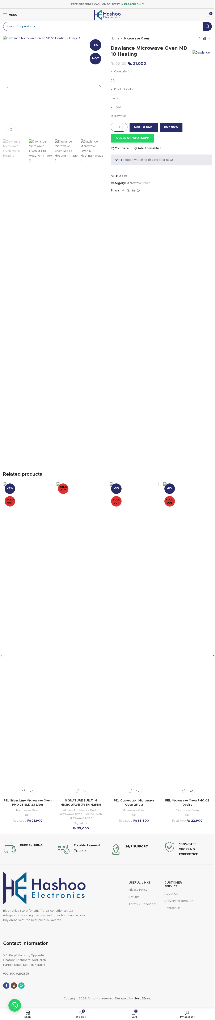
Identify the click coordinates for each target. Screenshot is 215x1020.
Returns (133, 897)
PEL (27, 815)
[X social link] (128, 191)
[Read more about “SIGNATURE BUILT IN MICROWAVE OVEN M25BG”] (77, 791)
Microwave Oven (136, 38)
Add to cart (144, 127)
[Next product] (209, 38)
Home (115, 38)
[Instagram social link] (14, 985)
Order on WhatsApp (132, 138)
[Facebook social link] (122, 191)
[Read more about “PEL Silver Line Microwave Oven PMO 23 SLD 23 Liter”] (24, 791)
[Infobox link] (23, 849)
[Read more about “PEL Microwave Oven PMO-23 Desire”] (183, 791)
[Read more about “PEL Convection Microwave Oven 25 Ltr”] (130, 791)
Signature (81, 823)
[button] (7, 86)
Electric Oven (93, 814)
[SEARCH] (207, 26)
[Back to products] (204, 38)
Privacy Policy (137, 889)
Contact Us (172, 908)
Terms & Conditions (142, 904)
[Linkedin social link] (133, 191)
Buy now (171, 127)
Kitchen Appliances (76, 810)
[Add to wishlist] (31, 791)
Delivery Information (178, 901)
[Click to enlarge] (11, 129)
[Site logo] (107, 14)
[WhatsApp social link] (138, 191)
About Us (171, 893)
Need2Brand (143, 998)
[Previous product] (199, 38)
